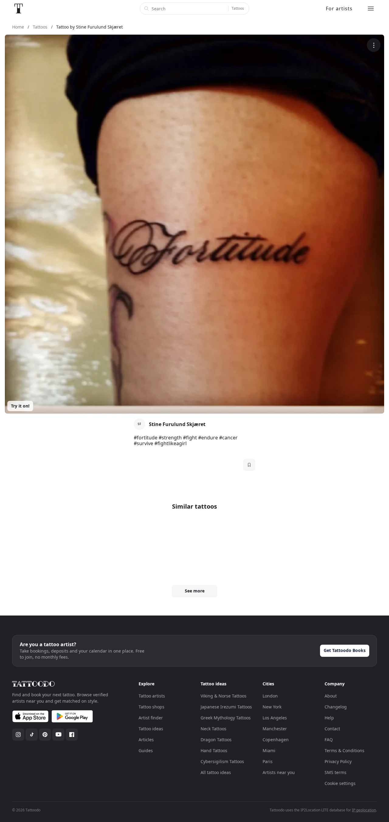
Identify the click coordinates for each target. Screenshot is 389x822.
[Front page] (18, 8)
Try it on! (20, 406)
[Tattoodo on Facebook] (72, 734)
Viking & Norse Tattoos (223, 696)
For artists (339, 8)
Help (329, 718)
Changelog (336, 707)
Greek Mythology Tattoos (226, 718)
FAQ (329, 739)
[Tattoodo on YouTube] (58, 734)
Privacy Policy (338, 761)
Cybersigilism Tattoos (222, 761)
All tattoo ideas (216, 772)
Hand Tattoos (214, 750)
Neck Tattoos (213, 729)
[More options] (373, 45)
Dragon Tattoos (216, 739)
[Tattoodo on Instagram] (18, 734)
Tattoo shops (151, 707)
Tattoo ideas (151, 729)
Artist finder (151, 718)
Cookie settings (340, 783)
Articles (146, 739)
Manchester (275, 729)
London (270, 696)
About (331, 696)
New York (272, 707)
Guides (146, 750)
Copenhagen (276, 739)
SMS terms (335, 772)
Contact (332, 729)
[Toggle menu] (371, 8)
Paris (268, 761)
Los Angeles (275, 718)
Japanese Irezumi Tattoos (226, 707)
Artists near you (279, 772)
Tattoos (238, 8)
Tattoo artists (152, 696)
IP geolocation (364, 810)
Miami (269, 750)
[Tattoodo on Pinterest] (45, 734)
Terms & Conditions (344, 750)
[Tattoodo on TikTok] (32, 734)
